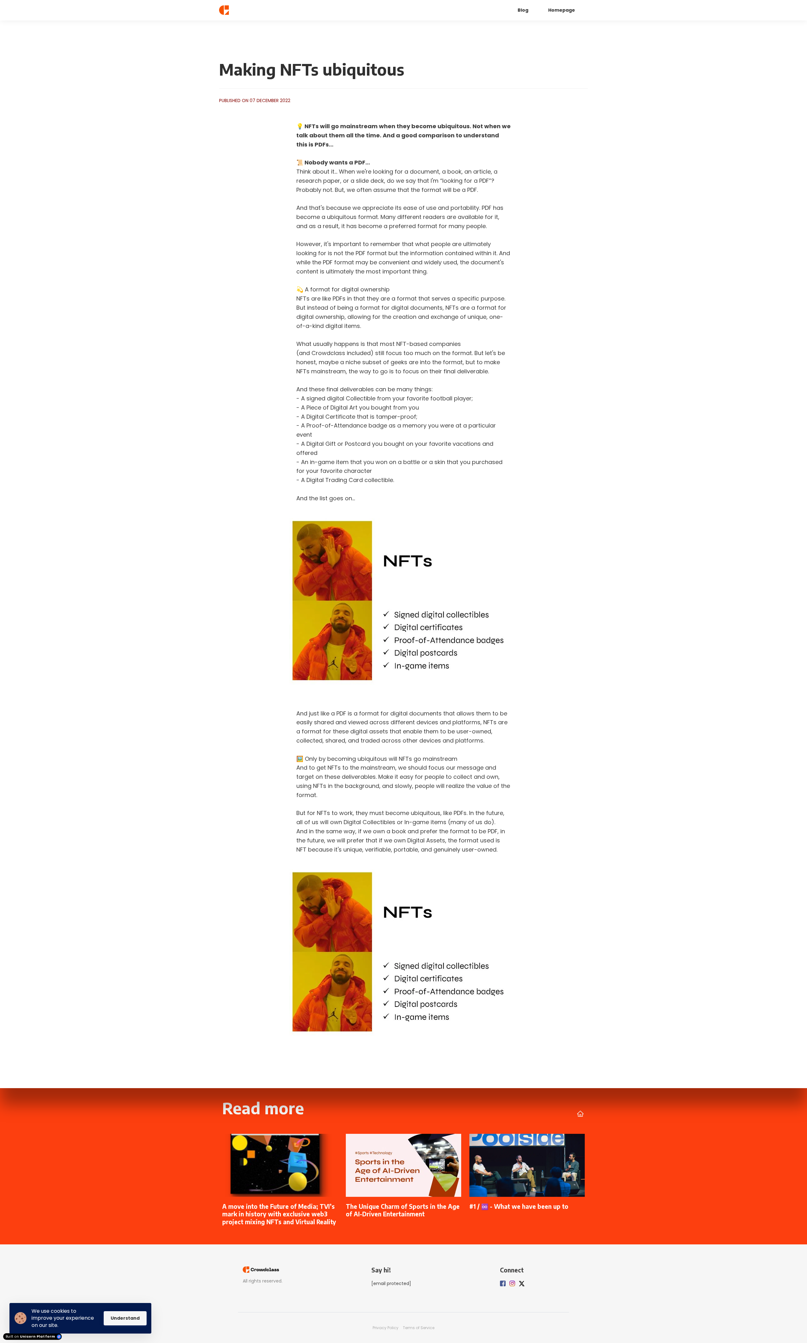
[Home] (248, 10)
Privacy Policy (385, 1327)
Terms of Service (418, 1327)
